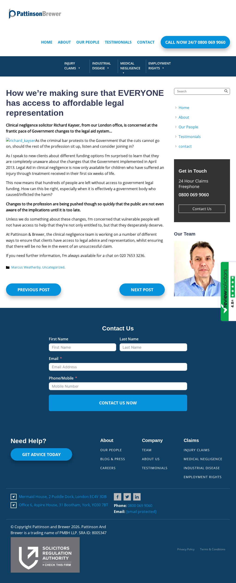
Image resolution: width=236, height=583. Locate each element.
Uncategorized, (53, 267)
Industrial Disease (101, 65)
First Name (58, 339)
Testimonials (118, 42)
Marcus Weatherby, (26, 267)
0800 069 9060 (140, 505)
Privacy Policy (186, 549)
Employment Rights (159, 65)
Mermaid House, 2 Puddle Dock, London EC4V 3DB (62, 496)
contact (145, 42)
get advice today (41, 454)
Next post (142, 289)
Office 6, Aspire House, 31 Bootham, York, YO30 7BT (63, 504)
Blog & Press (112, 459)
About (64, 42)
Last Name (129, 339)
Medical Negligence (130, 65)
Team (147, 450)
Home (46, 42)
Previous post (34, 289)
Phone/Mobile (61, 378)
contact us (202, 208)
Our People (87, 42)
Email (53, 358)
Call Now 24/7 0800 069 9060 (195, 42)
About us (151, 459)
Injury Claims (70, 65)
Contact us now (118, 403)
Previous (183, 268)
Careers (108, 468)
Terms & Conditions (212, 549)
